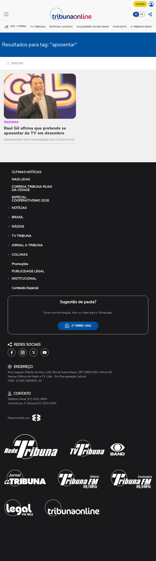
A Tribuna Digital (142, 26)
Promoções (20, 264)
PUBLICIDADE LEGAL (28, 271)
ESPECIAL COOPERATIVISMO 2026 (30, 199)
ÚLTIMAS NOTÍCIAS (26, 172)
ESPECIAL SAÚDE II (60, 26)
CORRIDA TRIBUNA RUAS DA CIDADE (32, 188)
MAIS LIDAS (21, 179)
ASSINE (140, 4)
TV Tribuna (37, 26)
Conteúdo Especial (25, 288)
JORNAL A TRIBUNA (27, 245)
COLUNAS (20, 254)
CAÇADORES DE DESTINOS (92, 26)
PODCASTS (120, 26)
